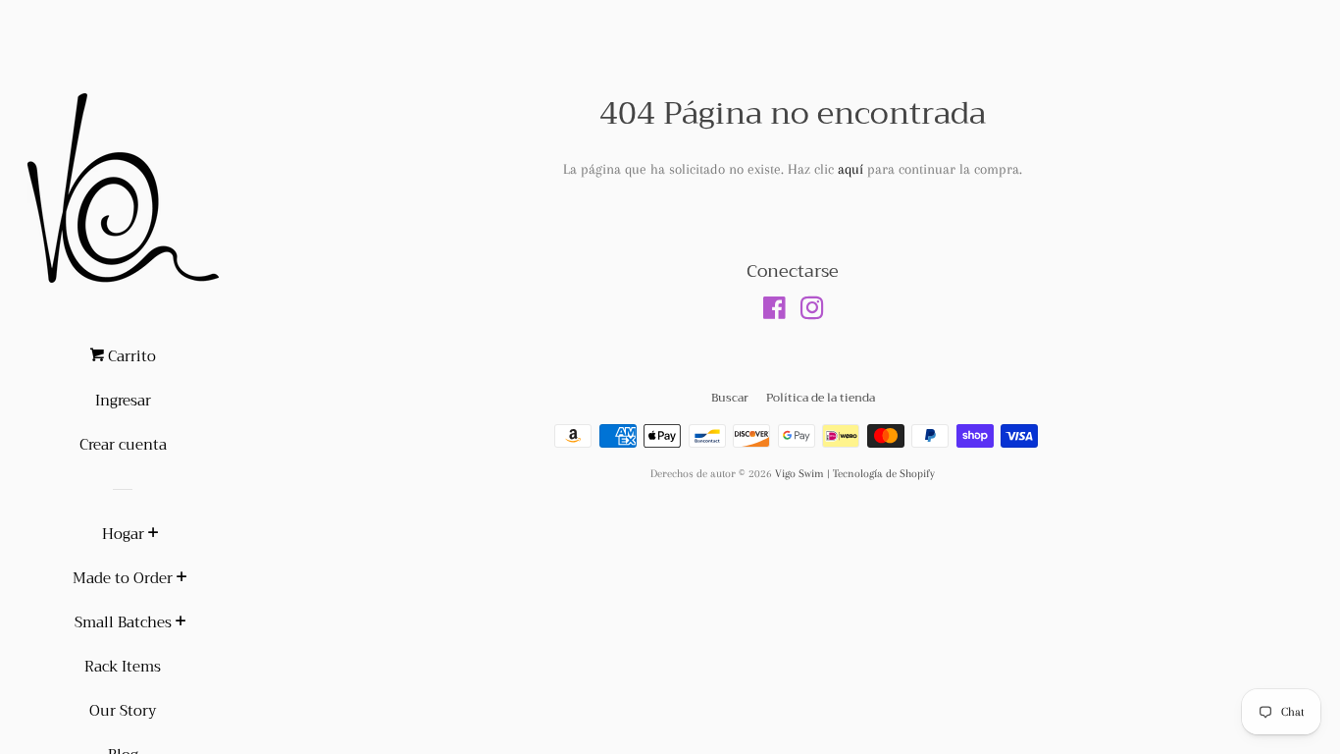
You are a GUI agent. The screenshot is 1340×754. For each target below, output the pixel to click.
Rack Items (122, 666)
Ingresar (123, 400)
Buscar (729, 397)
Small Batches (123, 622)
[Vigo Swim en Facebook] (774, 312)
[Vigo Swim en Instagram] (812, 312)
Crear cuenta (123, 445)
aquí (850, 169)
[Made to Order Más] (182, 579)
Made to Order (123, 578)
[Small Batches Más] (181, 623)
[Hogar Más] (153, 535)
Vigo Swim (799, 473)
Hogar (123, 534)
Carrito (130, 356)
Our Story (122, 711)
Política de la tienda (820, 397)
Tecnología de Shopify (884, 473)
